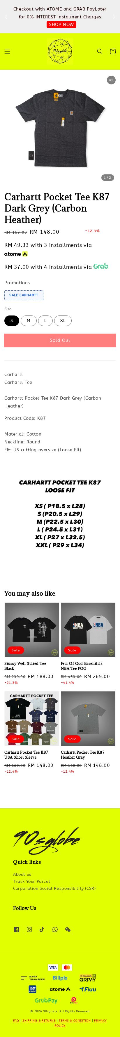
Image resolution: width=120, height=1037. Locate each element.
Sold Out (60, 340)
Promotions (17, 282)
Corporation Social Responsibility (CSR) (54, 888)
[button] (7, 51)
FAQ (16, 1020)
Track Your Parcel (31, 881)
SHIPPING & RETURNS (39, 1020)
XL (63, 320)
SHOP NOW (61, 24)
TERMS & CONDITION (75, 1020)
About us (22, 874)
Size (8, 309)
